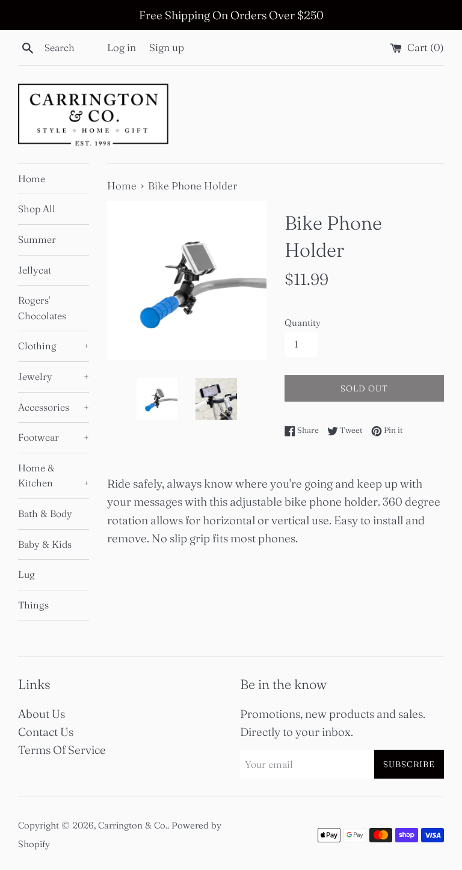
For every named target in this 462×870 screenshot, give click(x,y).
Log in (121, 47)
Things (33, 605)
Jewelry (53, 376)
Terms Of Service (62, 750)
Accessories (53, 407)
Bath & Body (45, 513)
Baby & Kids (45, 544)
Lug (26, 574)
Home (31, 179)
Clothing (53, 346)
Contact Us (45, 731)
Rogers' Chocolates (42, 308)
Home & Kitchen (53, 475)
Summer (37, 239)
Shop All (36, 209)
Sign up (166, 47)
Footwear (53, 437)
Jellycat (34, 270)
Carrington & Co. (132, 825)
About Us (41, 713)
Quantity (303, 322)
